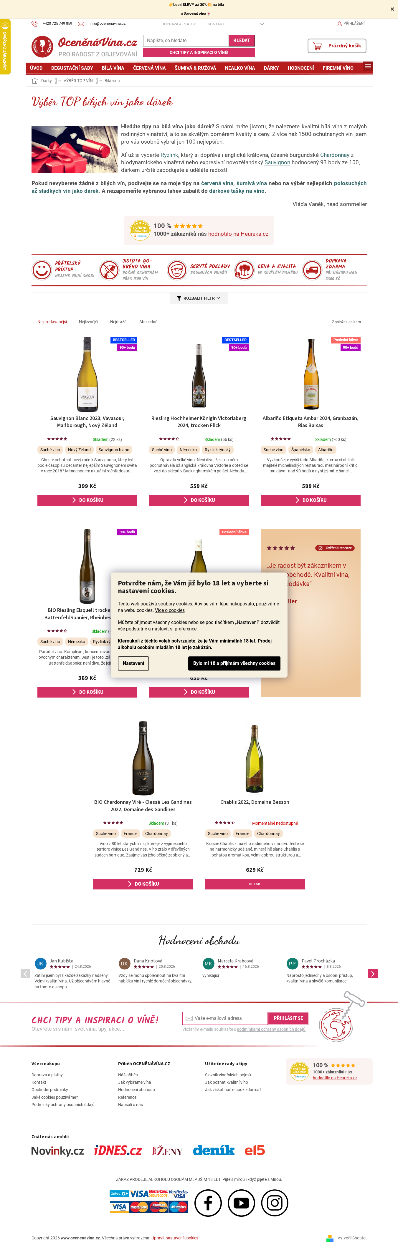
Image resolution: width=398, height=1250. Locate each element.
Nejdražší (118, 321)
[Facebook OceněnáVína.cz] (208, 1202)
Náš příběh (128, 1075)
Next (373, 973)
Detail (255, 884)
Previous (25, 973)
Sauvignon (277, 162)
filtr (209, 298)
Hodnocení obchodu (199, 940)
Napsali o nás (130, 1104)
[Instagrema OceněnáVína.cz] (274, 1202)
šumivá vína (252, 183)
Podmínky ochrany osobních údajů (63, 1104)
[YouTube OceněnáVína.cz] (241, 1202)
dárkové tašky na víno (237, 191)
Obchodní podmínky (50, 1089)
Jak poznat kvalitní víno (226, 1082)
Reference (127, 1097)
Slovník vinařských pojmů (228, 1075)
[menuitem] (36, 68)
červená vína (217, 183)
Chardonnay (334, 155)
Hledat (241, 40)
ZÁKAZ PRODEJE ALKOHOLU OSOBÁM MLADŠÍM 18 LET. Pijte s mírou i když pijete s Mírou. (199, 1179)
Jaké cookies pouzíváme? (55, 1097)
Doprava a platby (178, 24)
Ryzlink (169, 155)
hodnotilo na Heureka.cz (238, 234)
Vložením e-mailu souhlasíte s (243, 1029)
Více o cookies (170, 610)
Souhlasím (234, 663)
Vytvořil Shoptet (352, 1238)
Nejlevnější (88, 321)
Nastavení (133, 663)
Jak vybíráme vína (134, 1082)
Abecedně (148, 321)
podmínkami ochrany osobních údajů (271, 1029)
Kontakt (216, 24)
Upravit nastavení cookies (174, 1238)
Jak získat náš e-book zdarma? (233, 1089)
